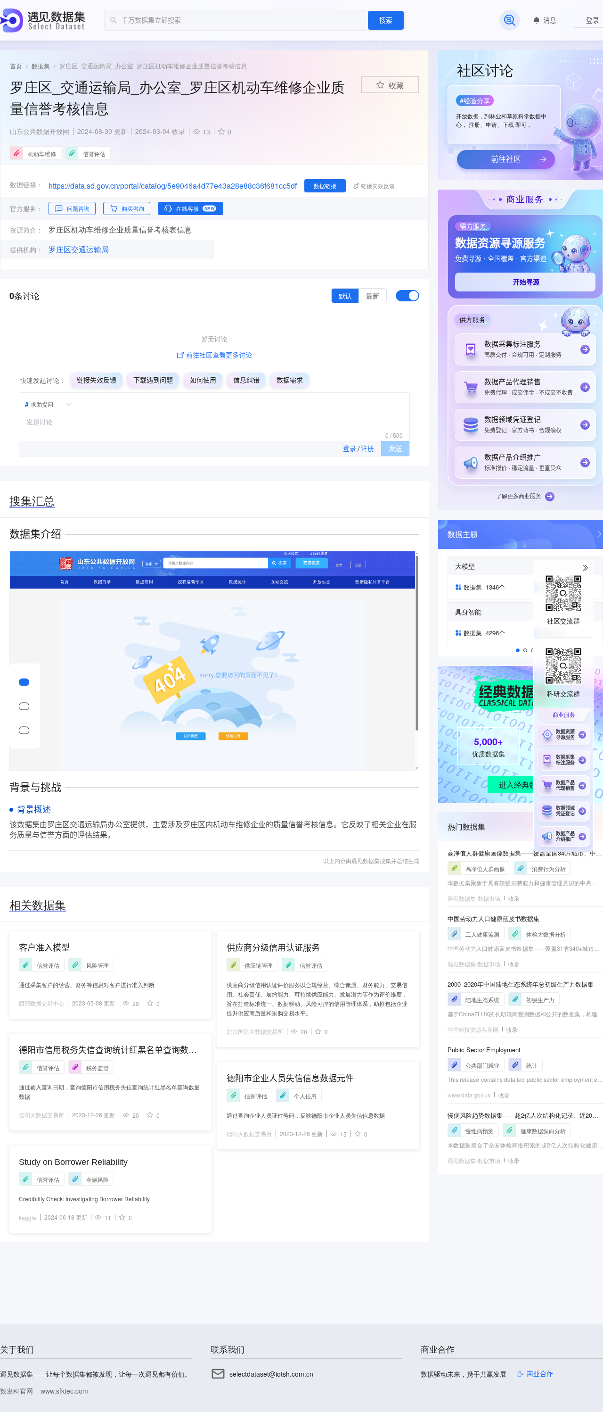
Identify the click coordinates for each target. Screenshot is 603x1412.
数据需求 (290, 380)
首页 (16, 65)
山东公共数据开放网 (39, 131)
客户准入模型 (44, 948)
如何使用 (203, 380)
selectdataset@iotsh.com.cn (271, 1374)
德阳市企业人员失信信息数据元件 (290, 1078)
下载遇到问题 (153, 380)
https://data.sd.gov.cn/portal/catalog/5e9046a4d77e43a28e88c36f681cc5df (173, 185)
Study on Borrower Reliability (73, 1162)
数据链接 (325, 186)
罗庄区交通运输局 (79, 249)
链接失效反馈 (96, 380)
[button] (503, 111)
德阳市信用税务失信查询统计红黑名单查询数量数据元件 (108, 1051)
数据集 (41, 65)
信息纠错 (246, 380)
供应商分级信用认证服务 (273, 948)
